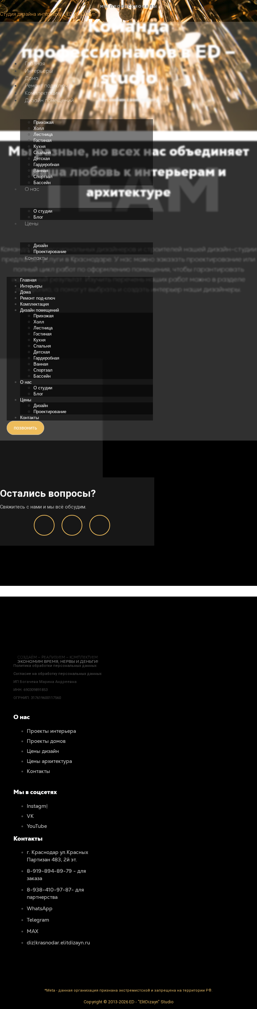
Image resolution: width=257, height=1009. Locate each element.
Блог (38, 217)
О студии (42, 211)
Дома (31, 78)
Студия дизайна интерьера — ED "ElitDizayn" (48, 14)
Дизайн (40, 245)
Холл (38, 128)
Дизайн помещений (49, 100)
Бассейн (42, 182)
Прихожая (43, 122)
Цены (31, 223)
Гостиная (42, 140)
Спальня (42, 152)
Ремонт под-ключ (46, 85)
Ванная (40, 170)
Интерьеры (39, 71)
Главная (35, 63)
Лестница (43, 134)
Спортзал (43, 176)
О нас (32, 189)
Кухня (39, 146)
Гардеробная (46, 164)
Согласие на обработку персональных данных (57, 674)
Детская (41, 158)
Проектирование (49, 251)
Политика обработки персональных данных (54, 666)
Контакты (36, 258)
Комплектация (42, 93)
